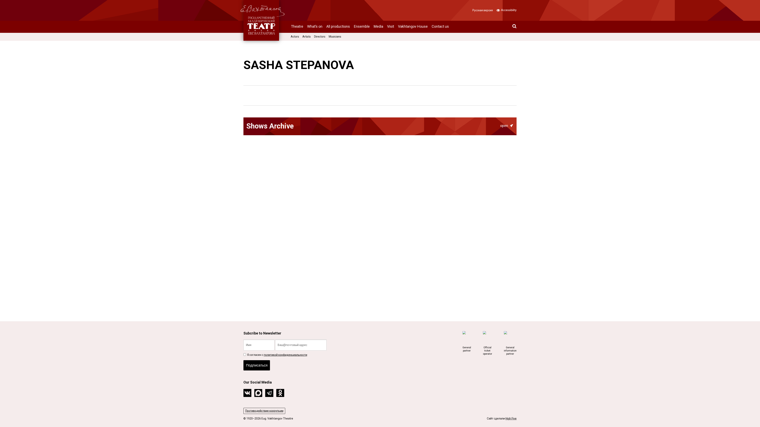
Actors (295, 36)
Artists (306, 36)
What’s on (314, 26)
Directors (319, 36)
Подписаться (257, 365)
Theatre (297, 26)
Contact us (440, 26)
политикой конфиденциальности (285, 354)
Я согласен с (277, 354)
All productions (338, 26)
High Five (511, 418)
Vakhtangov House (413, 26)
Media (378, 26)
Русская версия (482, 10)
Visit (390, 26)
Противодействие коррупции (264, 410)
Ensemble (362, 26)
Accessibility (509, 10)
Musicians (335, 36)
